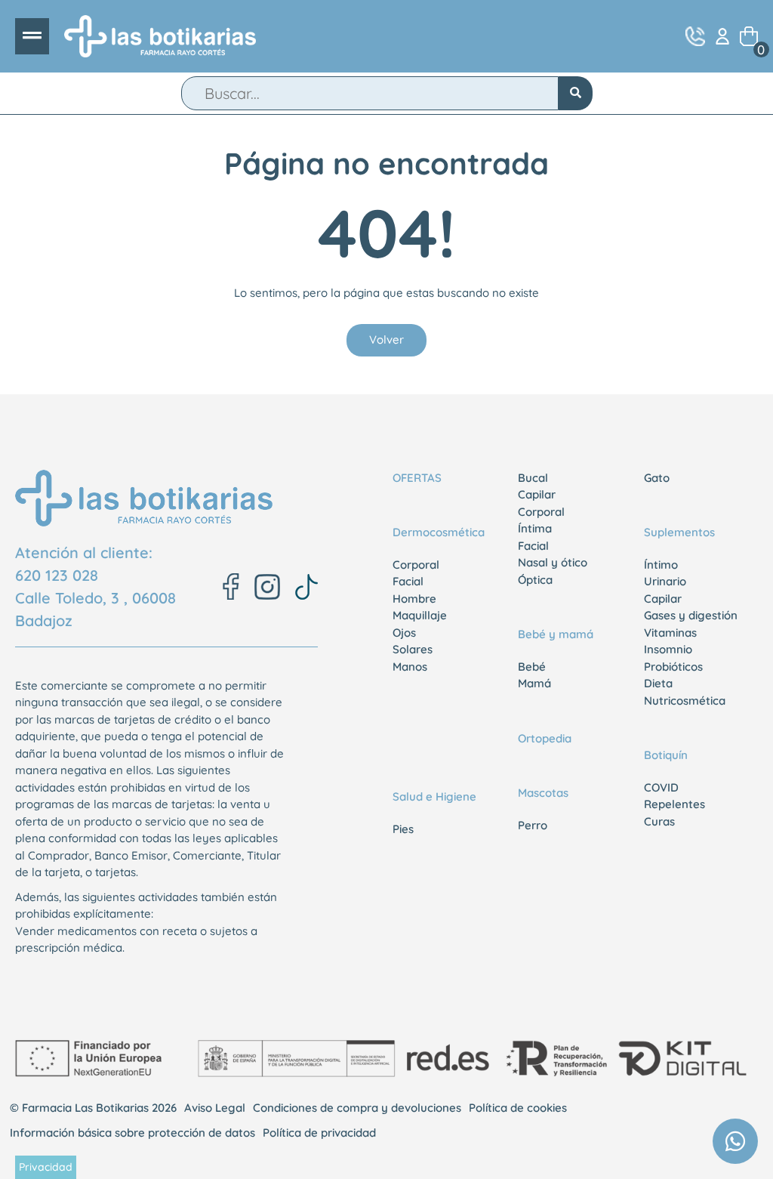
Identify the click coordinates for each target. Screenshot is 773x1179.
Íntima (535, 528)
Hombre (414, 598)
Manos (410, 666)
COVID (661, 787)
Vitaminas (670, 632)
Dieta (658, 683)
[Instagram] (267, 587)
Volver (386, 339)
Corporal (416, 564)
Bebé (532, 666)
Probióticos (673, 666)
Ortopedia (544, 738)
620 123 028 (56, 575)
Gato (657, 478)
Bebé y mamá (555, 634)
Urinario (665, 581)
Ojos (404, 632)
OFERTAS (417, 478)
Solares (413, 649)
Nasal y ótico (552, 562)
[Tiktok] (306, 587)
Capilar (537, 494)
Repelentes (674, 804)
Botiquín (666, 755)
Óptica (535, 580)
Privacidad (45, 1167)
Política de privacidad (319, 1132)
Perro (532, 825)
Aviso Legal (214, 1107)
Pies (403, 829)
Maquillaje (420, 615)
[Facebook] (231, 586)
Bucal (533, 478)
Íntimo (661, 564)
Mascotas (543, 792)
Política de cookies (518, 1107)
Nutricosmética (684, 700)
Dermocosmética (439, 532)
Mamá (534, 683)
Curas (659, 821)
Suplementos (679, 532)
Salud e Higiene (434, 796)
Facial (408, 581)
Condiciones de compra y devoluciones (357, 1107)
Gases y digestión (691, 615)
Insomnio (668, 649)
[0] (749, 36)
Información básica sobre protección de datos (132, 1132)
